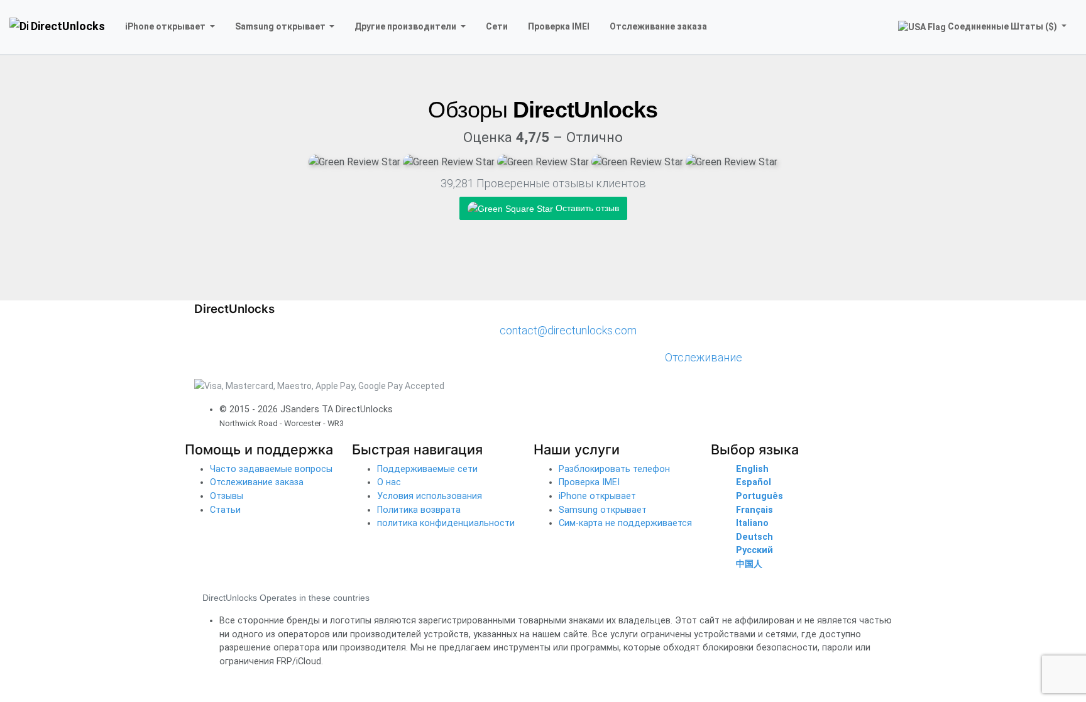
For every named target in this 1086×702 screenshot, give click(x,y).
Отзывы (226, 496)
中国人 (749, 564)
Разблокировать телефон (614, 469)
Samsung (280, 26)
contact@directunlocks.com (568, 330)
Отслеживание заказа (257, 482)
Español (753, 482)
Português (759, 496)
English (752, 469)
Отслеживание (658, 26)
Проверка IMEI (589, 482)
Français (754, 510)
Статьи (225, 510)
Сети (497, 26)
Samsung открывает (603, 510)
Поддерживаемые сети (427, 469)
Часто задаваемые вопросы (271, 469)
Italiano (752, 523)
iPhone (165, 26)
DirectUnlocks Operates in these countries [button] (286, 598)
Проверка (559, 26)
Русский (754, 550)
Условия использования (429, 496)
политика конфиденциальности (446, 523)
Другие (405, 26)
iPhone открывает (597, 496)
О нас (389, 482)
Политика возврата (419, 510)
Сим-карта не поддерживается (625, 523)
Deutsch (754, 537)
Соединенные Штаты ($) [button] (1002, 26)
